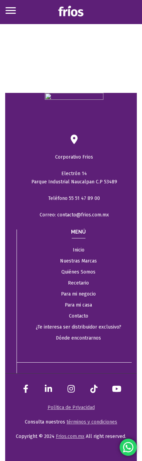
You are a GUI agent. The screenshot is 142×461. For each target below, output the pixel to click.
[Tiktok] (93, 388)
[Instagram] (71, 388)
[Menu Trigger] (10, 10)
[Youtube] (116, 388)
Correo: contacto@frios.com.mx (74, 215)
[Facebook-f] (25, 388)
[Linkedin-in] (48, 388)
